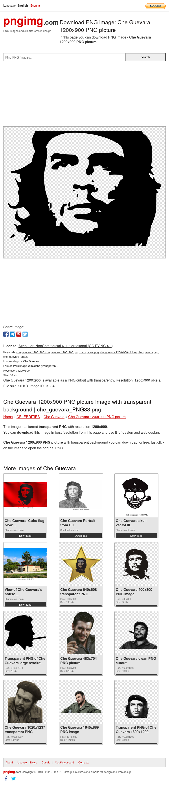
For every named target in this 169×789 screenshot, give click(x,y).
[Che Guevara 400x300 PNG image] (136, 564)
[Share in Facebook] (6, 334)
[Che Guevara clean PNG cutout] (136, 633)
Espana (35, 5)
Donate (46, 762)
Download (25, 535)
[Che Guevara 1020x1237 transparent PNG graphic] (25, 702)
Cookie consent (64, 762)
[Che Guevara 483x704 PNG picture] (81, 633)
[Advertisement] (84, 95)
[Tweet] (25, 334)
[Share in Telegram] (12, 334)
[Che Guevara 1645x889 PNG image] (81, 702)
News (33, 762)
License (22, 762)
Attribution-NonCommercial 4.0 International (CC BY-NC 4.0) (65, 345)
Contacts (83, 762)
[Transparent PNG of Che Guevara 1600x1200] (136, 702)
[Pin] (18, 334)
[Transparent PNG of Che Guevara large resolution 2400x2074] (25, 633)
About (9, 762)
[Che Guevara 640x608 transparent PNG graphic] (81, 564)
